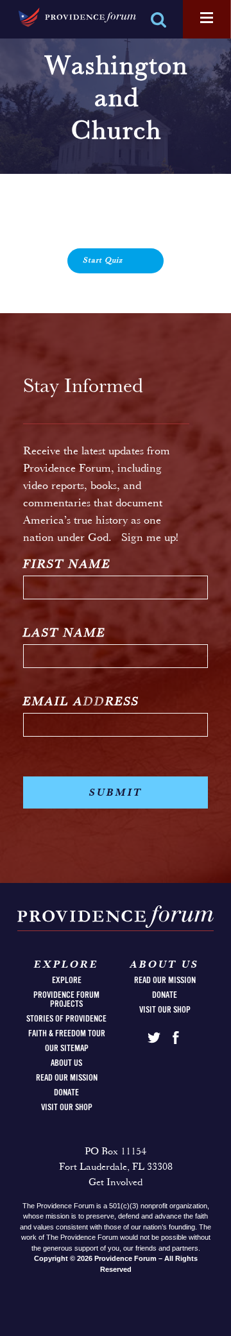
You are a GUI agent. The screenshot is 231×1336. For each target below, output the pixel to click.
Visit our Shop (66, 1107)
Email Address (81, 702)
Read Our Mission (67, 1078)
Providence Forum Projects (66, 1000)
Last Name (64, 634)
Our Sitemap (67, 1048)
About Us (66, 1063)
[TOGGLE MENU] (206, 18)
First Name (67, 565)
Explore (66, 980)
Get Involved (115, 1183)
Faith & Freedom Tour (66, 1033)
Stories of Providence (66, 1019)
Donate (66, 1092)
